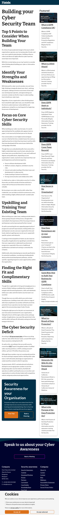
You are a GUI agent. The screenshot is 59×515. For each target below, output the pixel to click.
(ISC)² (10, 346)
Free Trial (11, 413)
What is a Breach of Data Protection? (47, 321)
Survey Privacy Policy (46, 487)
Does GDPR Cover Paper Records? (46, 147)
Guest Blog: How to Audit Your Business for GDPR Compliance (48, 279)
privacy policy (15, 508)
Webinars (43, 480)
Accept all (17, 512)
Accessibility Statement (47, 482)
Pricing (23, 477)
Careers (42, 472)
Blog (41, 477)
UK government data (16, 336)
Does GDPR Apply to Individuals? (46, 105)
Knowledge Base (26, 487)
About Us (43, 470)
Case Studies (25, 485)
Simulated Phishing (27, 475)
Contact (42, 475)
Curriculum (24, 482)
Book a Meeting (26, 415)
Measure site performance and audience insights (20, 504)
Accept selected (42, 512)
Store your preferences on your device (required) (20, 502)
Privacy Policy (44, 485)
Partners (23, 480)
